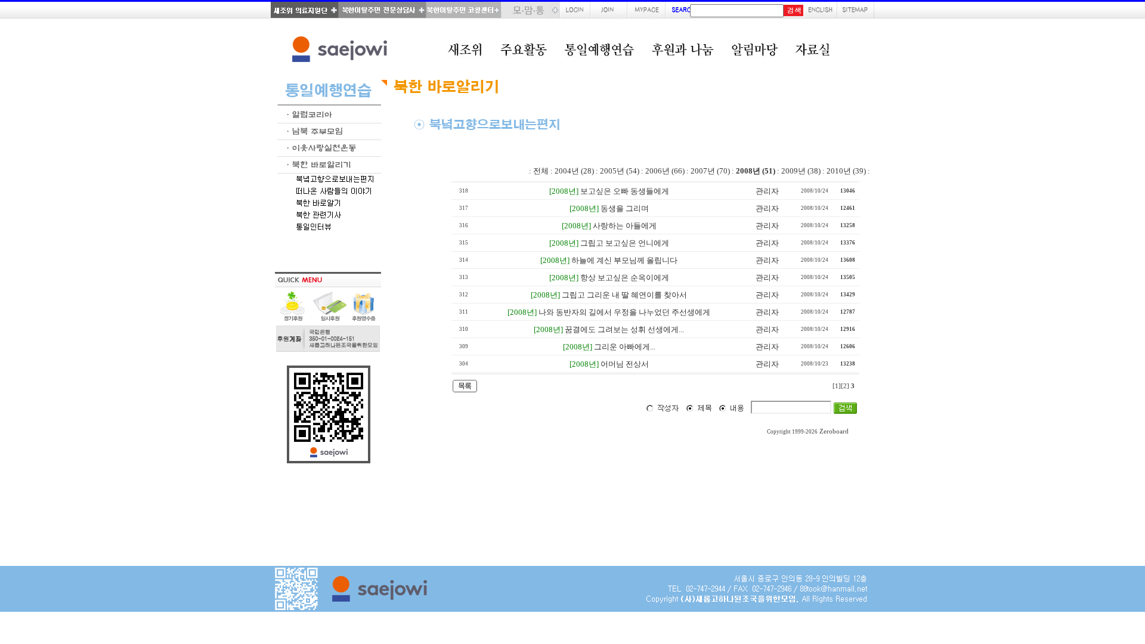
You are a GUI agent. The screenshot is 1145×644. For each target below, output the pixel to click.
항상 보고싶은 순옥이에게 (624, 277)
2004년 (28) (574, 170)
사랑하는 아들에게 (625, 225)
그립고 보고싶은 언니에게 (624, 243)
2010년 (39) (846, 170)
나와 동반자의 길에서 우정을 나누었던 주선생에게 (624, 312)
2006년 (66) (665, 170)
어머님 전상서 (625, 364)
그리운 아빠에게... (624, 346)
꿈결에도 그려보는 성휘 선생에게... (624, 329)
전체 (541, 170)
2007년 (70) (710, 170)
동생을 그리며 (625, 208)
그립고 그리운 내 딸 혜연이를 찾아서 (624, 294)
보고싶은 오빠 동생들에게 (624, 191)
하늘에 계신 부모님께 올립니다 (624, 260)
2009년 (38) (801, 170)
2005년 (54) (619, 170)
